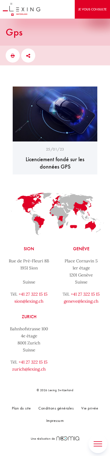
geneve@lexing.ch (81, 301)
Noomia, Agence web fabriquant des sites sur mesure (67, 438)
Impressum (55, 420)
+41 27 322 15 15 (33, 294)
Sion (29, 249)
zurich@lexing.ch (29, 369)
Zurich (29, 317)
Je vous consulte (92, 9)
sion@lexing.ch (28, 301)
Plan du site (21, 408)
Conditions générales (56, 408)
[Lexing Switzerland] (21, 9)
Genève (81, 249)
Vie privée (89, 408)
